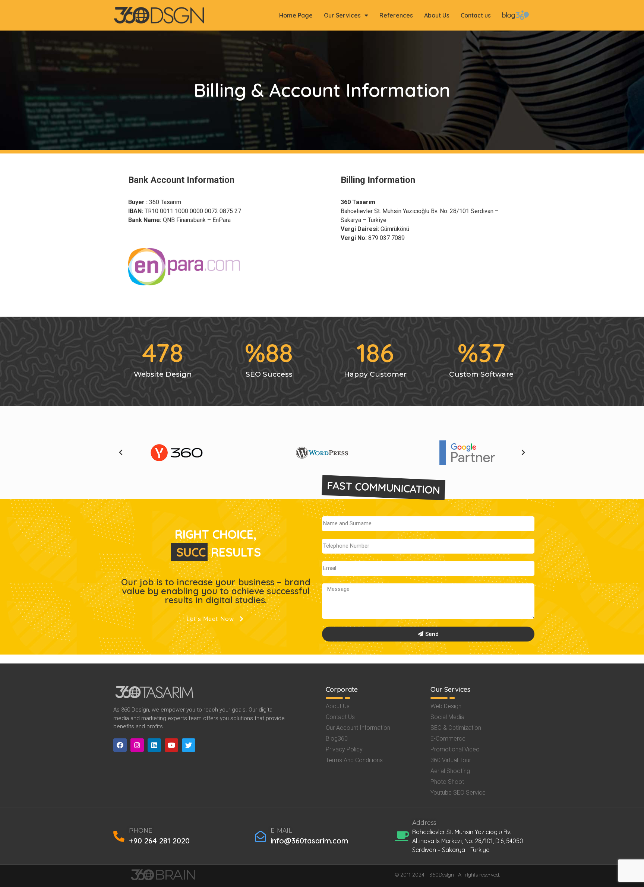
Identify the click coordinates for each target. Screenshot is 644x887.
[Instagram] (137, 745)
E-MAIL (281, 830)
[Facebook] (120, 745)
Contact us (476, 15)
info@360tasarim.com (309, 840)
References (396, 15)
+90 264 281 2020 (159, 840)
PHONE (140, 830)
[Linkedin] (154, 745)
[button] (120, 452)
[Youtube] (171, 745)
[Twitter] (188, 745)
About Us (436, 15)
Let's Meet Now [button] (210, 619)
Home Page (296, 15)
